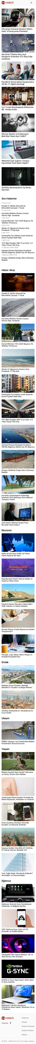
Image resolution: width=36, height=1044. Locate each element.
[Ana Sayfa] (8, 2)
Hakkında (25, 1018)
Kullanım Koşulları (28, 1026)
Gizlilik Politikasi (28, 1030)
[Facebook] (10, 1023)
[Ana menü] (31, 3)
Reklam (24, 1035)
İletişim (24, 1022)
